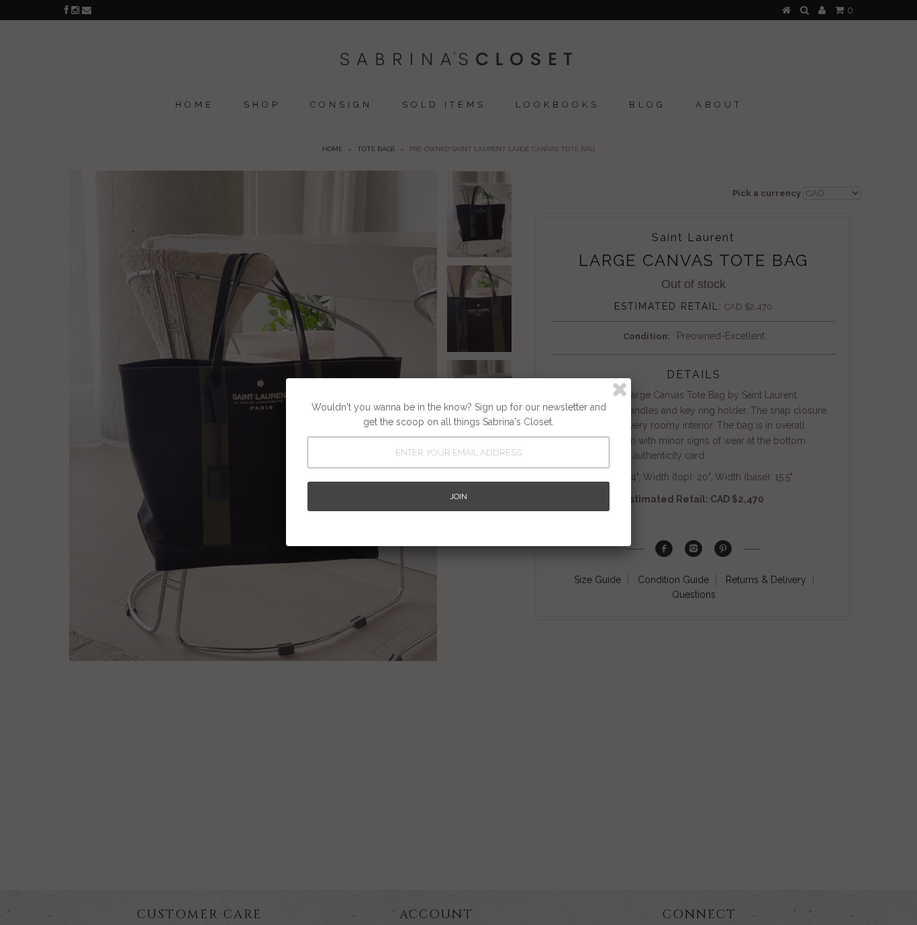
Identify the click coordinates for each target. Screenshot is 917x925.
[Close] (620, 390)
